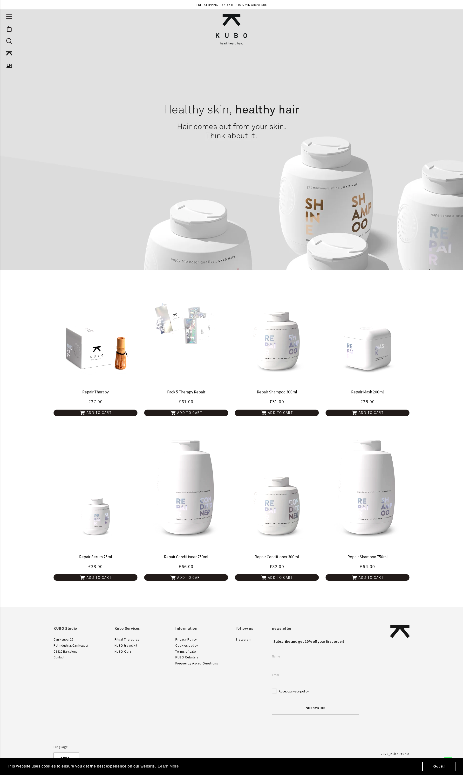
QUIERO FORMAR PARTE (231, 420)
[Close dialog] (297, 328)
